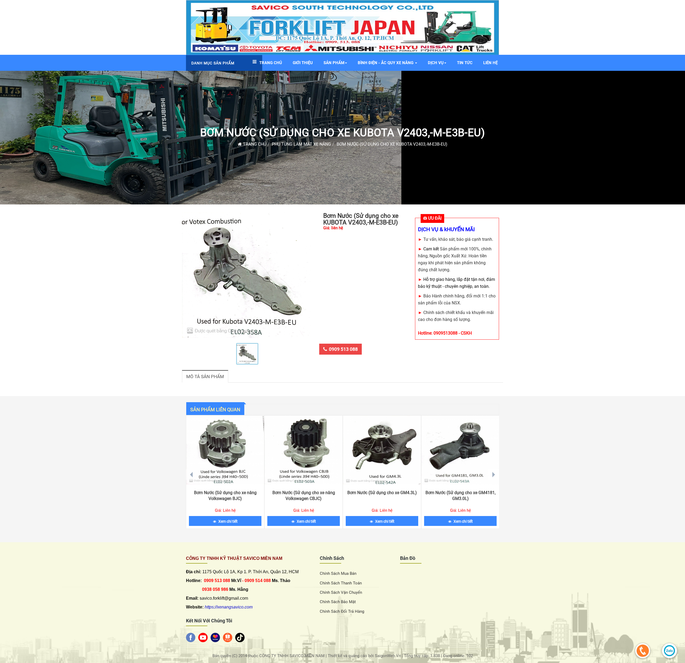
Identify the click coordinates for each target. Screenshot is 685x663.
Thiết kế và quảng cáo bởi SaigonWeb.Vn (365, 655)
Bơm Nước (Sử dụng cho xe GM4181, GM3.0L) (460, 495)
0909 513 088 (343, 349)
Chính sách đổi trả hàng (342, 611)
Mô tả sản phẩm (205, 376)
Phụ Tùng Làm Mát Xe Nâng (301, 144)
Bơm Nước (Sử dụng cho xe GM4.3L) (382, 492)
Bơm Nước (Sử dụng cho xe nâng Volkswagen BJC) (225, 495)
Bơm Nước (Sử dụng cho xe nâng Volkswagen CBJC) (303, 495)
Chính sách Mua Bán (338, 573)
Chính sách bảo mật (338, 601)
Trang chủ (254, 144)
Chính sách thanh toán (341, 583)
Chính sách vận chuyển (341, 592)
